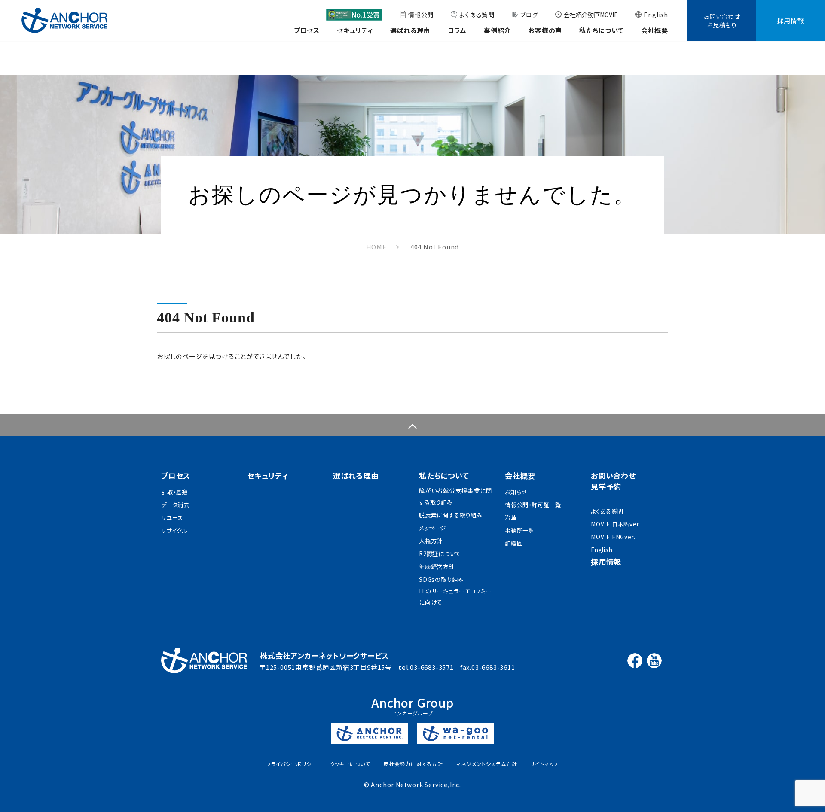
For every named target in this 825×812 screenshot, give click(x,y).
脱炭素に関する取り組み (451, 515)
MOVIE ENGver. (613, 537)
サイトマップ (544, 763)
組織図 (513, 543)
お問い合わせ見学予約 (613, 481)
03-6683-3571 (432, 667)
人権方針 (431, 541)
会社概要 (654, 30)
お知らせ (516, 492)
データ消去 (175, 505)
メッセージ (432, 528)
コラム (457, 30)
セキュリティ (355, 30)
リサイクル (174, 530)
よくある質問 (477, 14)
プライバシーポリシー (291, 763)
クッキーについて (350, 763)
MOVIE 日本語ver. (615, 524)
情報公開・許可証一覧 (533, 505)
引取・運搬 (174, 492)
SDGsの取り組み (441, 579)
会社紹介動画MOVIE (591, 14)
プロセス (307, 30)
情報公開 (421, 14)
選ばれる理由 (410, 30)
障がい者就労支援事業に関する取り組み (455, 496)
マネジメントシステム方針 (486, 763)
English (656, 14)
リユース (172, 518)
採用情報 (790, 20)
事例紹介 (497, 30)
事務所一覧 (520, 530)
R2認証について (440, 554)
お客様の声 (545, 30)
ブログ (529, 14)
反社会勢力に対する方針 (413, 763)
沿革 (511, 518)
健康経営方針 (437, 567)
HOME (376, 246)
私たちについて (601, 30)
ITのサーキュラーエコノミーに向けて (455, 597)
